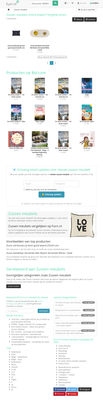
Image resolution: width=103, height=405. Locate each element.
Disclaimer (62, 353)
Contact (61, 385)
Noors (13, 364)
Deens (13, 387)
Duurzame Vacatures (19, 334)
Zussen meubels (13, 286)
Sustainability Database (20, 342)
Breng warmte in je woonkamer (74, 310)
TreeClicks (15, 319)
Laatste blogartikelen (65, 297)
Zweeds (14, 367)
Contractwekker (17, 337)
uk (12, 384)
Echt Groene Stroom (19, 327)
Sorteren (91, 19)
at (12, 389)
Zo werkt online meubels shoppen (72, 361)
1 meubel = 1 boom (66, 375)
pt (12, 377)
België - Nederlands (19, 357)
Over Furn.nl (63, 348)
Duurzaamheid (64, 370)
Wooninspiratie (64, 382)
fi (11, 382)
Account (82, 3)
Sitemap (61, 356)
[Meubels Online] (8, 10)
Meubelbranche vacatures (68, 367)
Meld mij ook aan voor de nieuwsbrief (41, 189)
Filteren (79, 19)
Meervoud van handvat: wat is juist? (74, 316)
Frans (13, 354)
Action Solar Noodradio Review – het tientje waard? (74, 324)
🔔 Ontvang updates (51, 194)
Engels (13, 379)
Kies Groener (16, 332)
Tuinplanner (63, 377)
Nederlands (16, 352)
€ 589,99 (40, 152)
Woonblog (62, 351)
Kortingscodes (64, 372)
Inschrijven (43, 311)
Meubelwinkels (64, 358)
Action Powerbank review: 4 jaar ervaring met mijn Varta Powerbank (74, 331)
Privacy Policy (63, 363)
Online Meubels (64, 346)
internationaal (35, 334)
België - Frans (16, 359)
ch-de (13, 369)
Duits (13, 374)
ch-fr (13, 372)
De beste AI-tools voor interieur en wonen (74, 303)
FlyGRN (14, 324)
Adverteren (62, 380)
